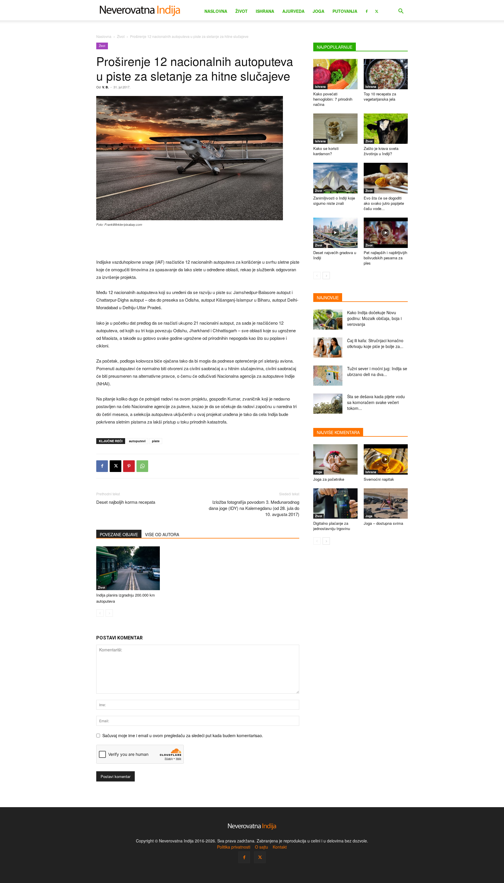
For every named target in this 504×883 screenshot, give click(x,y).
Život (241, 11)
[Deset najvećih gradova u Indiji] (335, 233)
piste (156, 441)
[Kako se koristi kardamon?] (335, 128)
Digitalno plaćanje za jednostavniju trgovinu (331, 525)
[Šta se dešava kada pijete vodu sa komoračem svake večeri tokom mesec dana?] (327, 404)
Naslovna (215, 11)
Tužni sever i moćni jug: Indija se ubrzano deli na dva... (377, 371)
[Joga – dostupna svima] (386, 503)
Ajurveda (293, 11)
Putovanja (344, 11)
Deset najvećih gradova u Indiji (334, 255)
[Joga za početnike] (335, 459)
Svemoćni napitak (379, 479)
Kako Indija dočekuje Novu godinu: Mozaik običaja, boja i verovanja (374, 318)
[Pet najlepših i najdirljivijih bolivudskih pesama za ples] (386, 233)
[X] (376, 10)
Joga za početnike (328, 479)
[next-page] (326, 275)
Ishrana (265, 11)
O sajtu (261, 847)
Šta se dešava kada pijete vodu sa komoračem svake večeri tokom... (376, 402)
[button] (401, 12)
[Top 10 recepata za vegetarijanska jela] (386, 74)
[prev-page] (100, 613)
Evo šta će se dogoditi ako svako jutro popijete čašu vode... (384, 203)
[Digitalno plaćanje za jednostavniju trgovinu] (335, 503)
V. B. (105, 87)
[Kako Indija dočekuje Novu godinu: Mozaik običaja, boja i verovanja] (327, 320)
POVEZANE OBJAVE (119, 534)
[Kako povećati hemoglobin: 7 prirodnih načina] (335, 74)
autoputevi (137, 441)
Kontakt (280, 847)
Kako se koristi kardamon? (326, 151)
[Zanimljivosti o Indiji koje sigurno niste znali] (335, 178)
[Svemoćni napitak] (386, 459)
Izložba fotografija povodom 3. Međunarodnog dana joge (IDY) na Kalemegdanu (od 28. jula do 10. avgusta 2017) (254, 508)
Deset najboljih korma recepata (125, 502)
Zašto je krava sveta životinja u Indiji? (381, 151)
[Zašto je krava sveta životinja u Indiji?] (386, 128)
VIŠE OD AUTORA (162, 534)
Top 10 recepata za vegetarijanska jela (380, 96)
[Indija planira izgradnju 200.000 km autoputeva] (128, 568)
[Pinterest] (129, 466)
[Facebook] (366, 10)
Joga (318, 11)
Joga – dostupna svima (383, 523)
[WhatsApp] (142, 466)
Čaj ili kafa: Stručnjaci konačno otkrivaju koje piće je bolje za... (375, 343)
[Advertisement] (198, 243)
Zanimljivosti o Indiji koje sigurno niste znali (334, 200)
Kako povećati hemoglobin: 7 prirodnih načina (332, 99)
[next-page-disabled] (109, 613)
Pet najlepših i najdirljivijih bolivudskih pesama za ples (385, 258)
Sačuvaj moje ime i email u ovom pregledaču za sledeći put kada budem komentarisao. (182, 735)
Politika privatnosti (233, 847)
